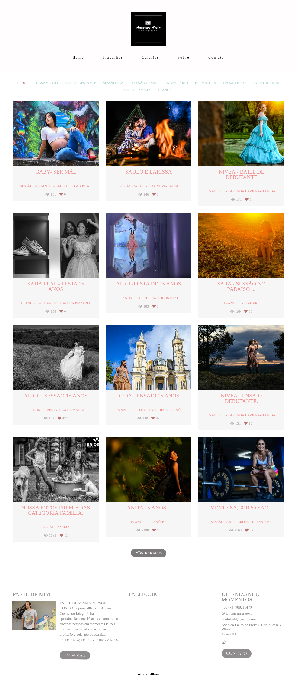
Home (78, 57)
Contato (216, 57)
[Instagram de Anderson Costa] (223, 642)
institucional (267, 83)
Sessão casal (144, 83)
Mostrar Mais (148, 553)
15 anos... (166, 90)
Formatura (205, 83)
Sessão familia (137, 90)
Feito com (148, 674)
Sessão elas (114, 83)
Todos (22, 83)
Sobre (184, 57)
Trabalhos (113, 57)
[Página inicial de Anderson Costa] (148, 27)
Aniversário (176, 83)
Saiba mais (75, 655)
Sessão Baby (235, 83)
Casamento (47, 83)
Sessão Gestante (80, 83)
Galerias (150, 57)
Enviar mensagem (239, 613)
